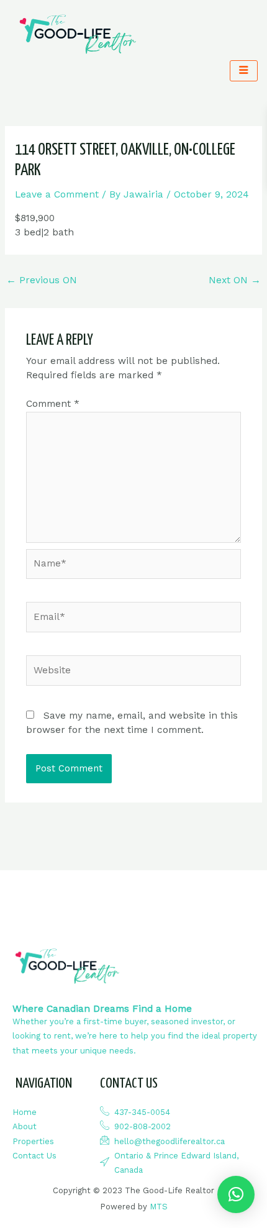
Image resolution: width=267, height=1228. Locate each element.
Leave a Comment (57, 194)
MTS (159, 1206)
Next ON (235, 280)
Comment (52, 403)
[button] (236, 1194)
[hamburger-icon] (244, 70)
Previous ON (41, 280)
